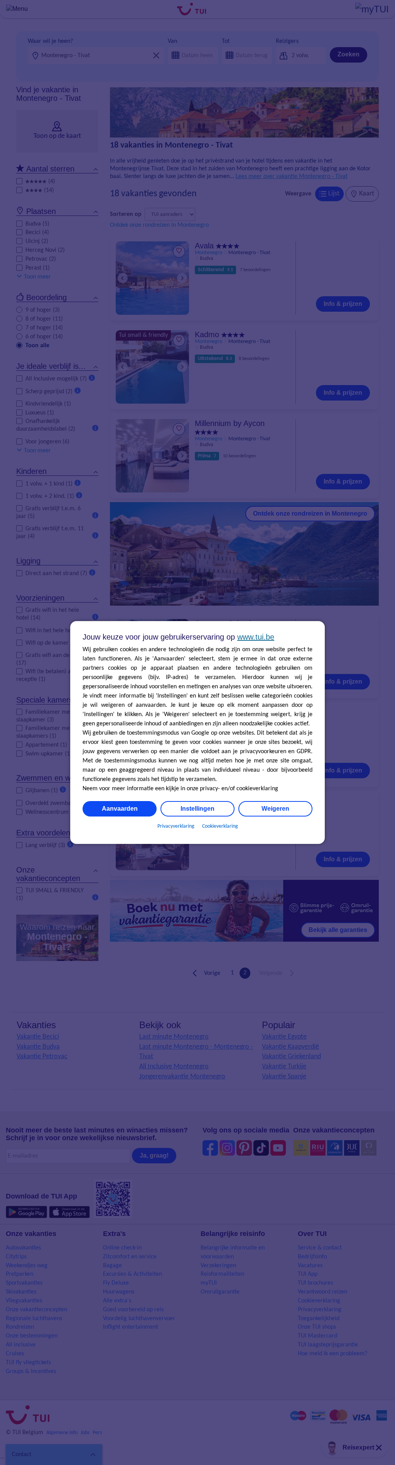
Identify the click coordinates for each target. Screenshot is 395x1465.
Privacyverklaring (175, 826)
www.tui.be (255, 637)
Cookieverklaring (220, 826)
